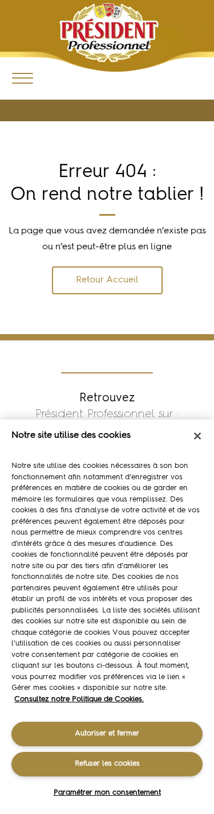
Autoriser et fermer (107, 733)
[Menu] (22, 77)
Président (109, 33)
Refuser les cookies (107, 763)
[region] (107, 617)
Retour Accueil (107, 280)
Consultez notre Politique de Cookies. (79, 699)
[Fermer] (197, 436)
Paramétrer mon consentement (107, 792)
